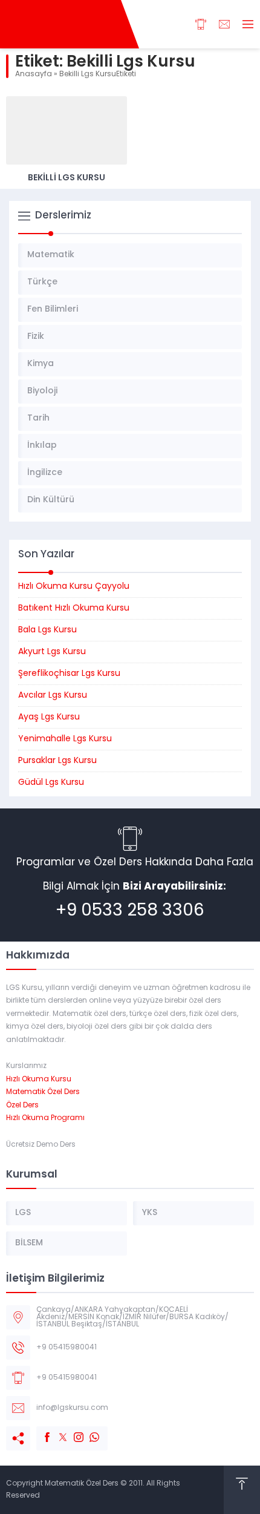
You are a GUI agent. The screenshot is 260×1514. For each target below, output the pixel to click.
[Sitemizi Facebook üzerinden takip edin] (41, 1431)
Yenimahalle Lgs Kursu (65, 739)
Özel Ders (22, 1105)
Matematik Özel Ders (43, 1092)
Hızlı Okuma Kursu (38, 1079)
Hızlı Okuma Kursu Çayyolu (73, 586)
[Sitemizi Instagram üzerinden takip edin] (72, 1431)
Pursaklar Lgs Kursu (57, 760)
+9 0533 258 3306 (130, 911)
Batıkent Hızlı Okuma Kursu (73, 608)
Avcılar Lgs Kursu (52, 695)
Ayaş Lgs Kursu (49, 717)
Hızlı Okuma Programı (45, 1118)
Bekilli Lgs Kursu (66, 178)
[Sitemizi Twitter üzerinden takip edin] (57, 1431)
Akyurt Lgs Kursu (52, 652)
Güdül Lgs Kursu (51, 782)
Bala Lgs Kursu (47, 630)
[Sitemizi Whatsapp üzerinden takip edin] (88, 1431)
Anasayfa (33, 74)
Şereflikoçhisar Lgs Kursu (69, 673)
